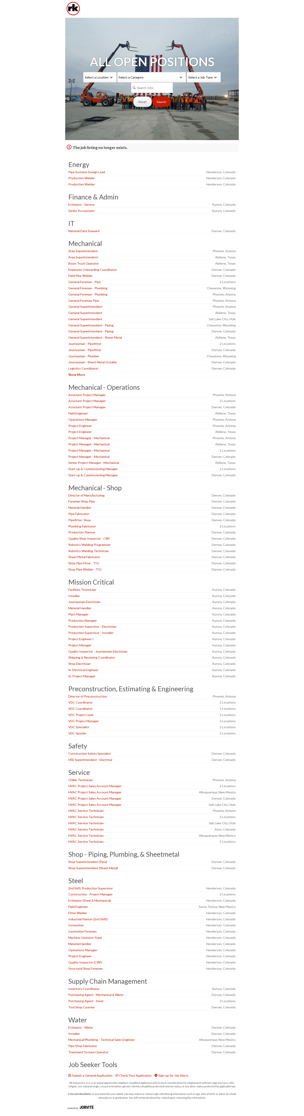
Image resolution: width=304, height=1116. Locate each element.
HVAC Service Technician (86, 810)
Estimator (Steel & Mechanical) (89, 900)
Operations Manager (82, 419)
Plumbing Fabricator (82, 526)
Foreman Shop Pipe (81, 501)
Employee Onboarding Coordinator (92, 269)
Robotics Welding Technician (88, 551)
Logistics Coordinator (83, 368)
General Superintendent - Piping (90, 325)
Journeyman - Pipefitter (84, 344)
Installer (74, 596)
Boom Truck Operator (83, 263)
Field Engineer (78, 413)
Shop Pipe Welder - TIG (84, 569)
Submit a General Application (91, 1075)
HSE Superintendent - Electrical (90, 760)
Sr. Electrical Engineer (83, 670)
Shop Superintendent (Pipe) (87, 862)
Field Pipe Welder (80, 275)
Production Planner (81, 532)
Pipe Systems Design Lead (86, 172)
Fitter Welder (77, 913)
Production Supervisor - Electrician (92, 626)
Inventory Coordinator (84, 989)
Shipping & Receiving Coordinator (91, 657)
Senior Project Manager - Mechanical (93, 462)
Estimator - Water (80, 1027)
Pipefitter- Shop (79, 520)
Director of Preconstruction (87, 696)
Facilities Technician (82, 589)
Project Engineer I (80, 639)
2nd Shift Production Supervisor (90, 888)
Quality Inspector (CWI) (85, 962)
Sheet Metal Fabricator (84, 557)
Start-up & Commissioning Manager (93, 469)
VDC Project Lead (80, 715)
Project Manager (79, 645)
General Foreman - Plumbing (87, 288)
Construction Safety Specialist (89, 753)
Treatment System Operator (88, 1052)
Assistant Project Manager (87, 395)
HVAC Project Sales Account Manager (95, 786)
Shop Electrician (79, 664)
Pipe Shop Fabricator (82, 1046)
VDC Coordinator (80, 702)
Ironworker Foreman (82, 931)
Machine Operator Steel (85, 937)
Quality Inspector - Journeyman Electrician (98, 651)
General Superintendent (85, 306)
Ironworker (76, 925)
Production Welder (81, 178)
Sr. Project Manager (81, 676)
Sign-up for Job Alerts (173, 1075)
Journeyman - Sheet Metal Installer (92, 362)
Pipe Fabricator (78, 514)
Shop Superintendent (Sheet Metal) (93, 868)
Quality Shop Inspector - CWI (89, 538)
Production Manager (82, 620)
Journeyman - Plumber (83, 356)
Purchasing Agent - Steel (85, 1001)
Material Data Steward (83, 231)
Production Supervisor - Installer (90, 633)
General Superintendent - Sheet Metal (95, 337)
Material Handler (79, 507)
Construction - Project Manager (90, 894)
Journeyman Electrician (84, 602)
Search (161, 102)
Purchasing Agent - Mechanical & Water (96, 995)
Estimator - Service (81, 204)
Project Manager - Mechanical (88, 438)
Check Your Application (135, 1075)
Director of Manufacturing (86, 495)
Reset (142, 102)
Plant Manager (78, 614)
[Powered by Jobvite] (80, 1107)
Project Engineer (80, 426)
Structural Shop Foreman (85, 968)
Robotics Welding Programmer (89, 545)
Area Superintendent (83, 251)
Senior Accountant (81, 211)
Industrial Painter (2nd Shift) (88, 919)
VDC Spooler (77, 733)
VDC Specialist (78, 727)
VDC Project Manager (83, 721)
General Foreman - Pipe (84, 282)
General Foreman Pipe (83, 300)
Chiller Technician (80, 780)
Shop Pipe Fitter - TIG (83, 563)
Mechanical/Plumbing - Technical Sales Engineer (101, 1040)
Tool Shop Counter (81, 1007)
